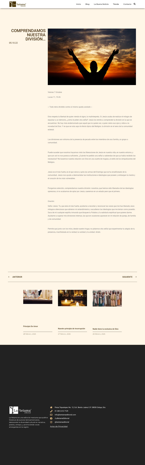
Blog (87, 4)
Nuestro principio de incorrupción (71, 329)
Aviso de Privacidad (59, 426)
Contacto (127, 4)
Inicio (78, 4)
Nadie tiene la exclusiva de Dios (105, 329)
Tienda (116, 4)
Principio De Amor (30, 326)
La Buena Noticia (101, 4)
